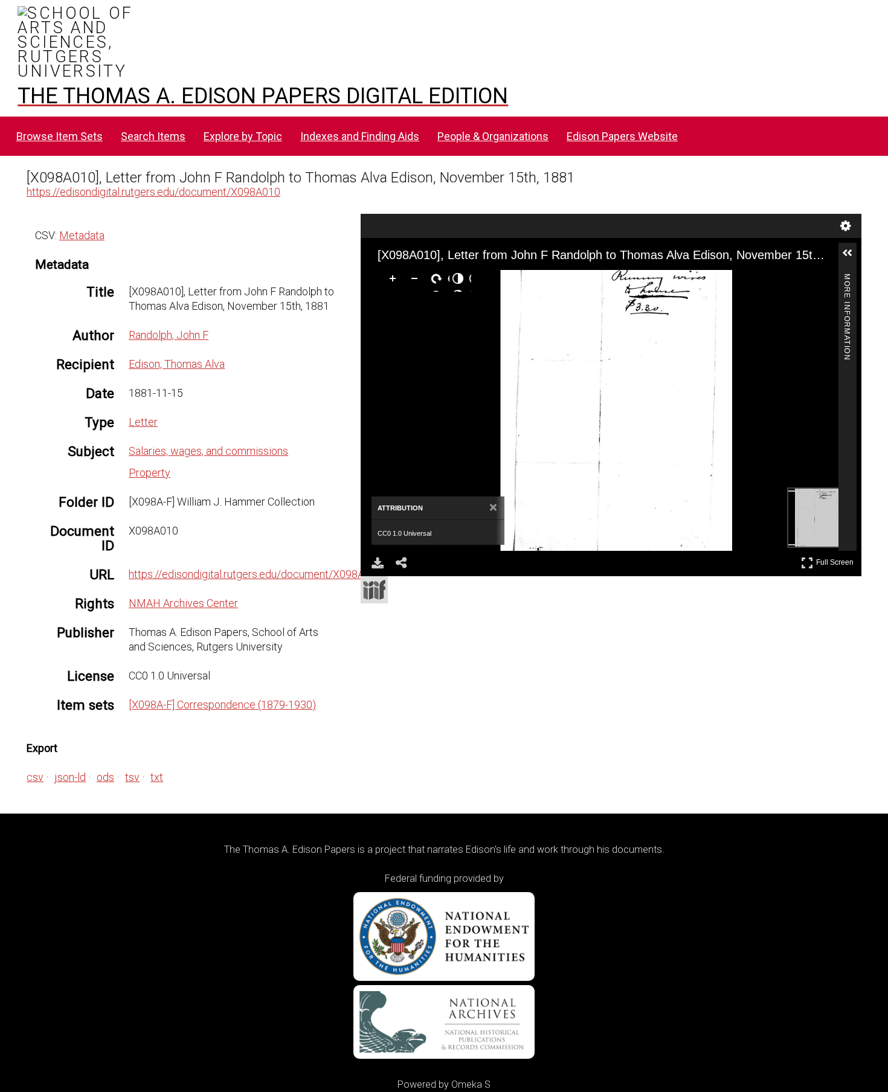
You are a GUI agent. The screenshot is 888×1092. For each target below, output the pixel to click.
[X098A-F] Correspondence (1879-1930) (222, 704)
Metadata (82, 235)
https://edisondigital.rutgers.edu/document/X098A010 (153, 191)
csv (35, 777)
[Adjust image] (460, 281)
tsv (132, 777)
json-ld (70, 777)
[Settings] (846, 226)
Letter (143, 422)
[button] (852, 258)
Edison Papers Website (622, 136)
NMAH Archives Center (183, 603)
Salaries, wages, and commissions (208, 451)
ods (105, 777)
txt (156, 777)
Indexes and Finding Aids (359, 136)
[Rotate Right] (438, 281)
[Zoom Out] (417, 281)
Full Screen (836, 560)
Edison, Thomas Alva (177, 364)
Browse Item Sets (59, 136)
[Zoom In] (395, 281)
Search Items (153, 136)
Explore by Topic (243, 136)
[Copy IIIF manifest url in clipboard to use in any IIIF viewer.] (374, 589)
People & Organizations (493, 136)
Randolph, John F (168, 335)
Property (149, 472)
